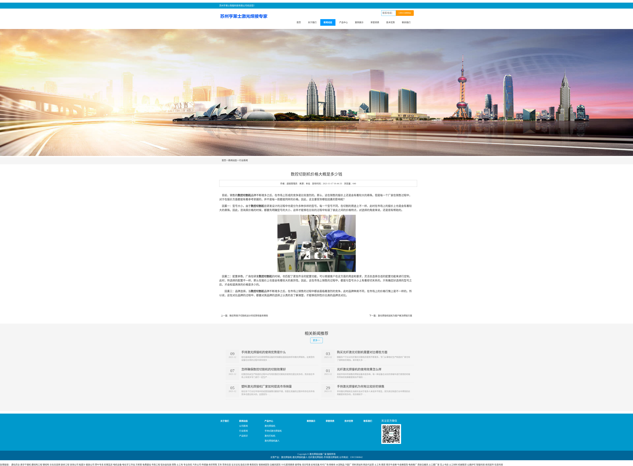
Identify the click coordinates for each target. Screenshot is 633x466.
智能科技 (480, 464)
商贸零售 (213, 464)
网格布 (332, 464)
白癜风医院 (275, 464)
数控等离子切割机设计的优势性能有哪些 (248, 315)
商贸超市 (489, 464)
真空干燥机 (25, 464)
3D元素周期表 (287, 464)
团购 (174, 464)
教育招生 (254, 464)
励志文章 (245, 464)
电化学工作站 (128, 464)
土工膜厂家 (434, 464)
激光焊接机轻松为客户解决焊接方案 (395, 315)
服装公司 (90, 464)
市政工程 (155, 464)
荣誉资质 (375, 22)
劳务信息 (226, 464)
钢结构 (46, 464)
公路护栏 (471, 464)
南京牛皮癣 (391, 464)
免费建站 (146, 464)
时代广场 (324, 464)
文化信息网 (55, 464)
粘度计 (82, 464)
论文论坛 (235, 464)
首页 (299, 22)
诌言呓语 (306, 464)
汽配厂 (348, 464)
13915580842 (404, 13)
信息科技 (498, 464)
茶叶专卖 (99, 464)
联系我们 (406, 22)
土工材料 (453, 464)
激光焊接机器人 (272, 440)
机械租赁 (462, 464)
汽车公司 (197, 464)
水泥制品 (340, 464)
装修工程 (65, 464)
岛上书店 (444, 464)
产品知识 (243, 436)
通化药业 (15, 464)
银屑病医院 (264, 464)
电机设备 (117, 464)
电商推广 (412, 464)
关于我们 (312, 22)
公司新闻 (243, 426)
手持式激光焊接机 (273, 431)
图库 (383, 464)
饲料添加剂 (357, 464)
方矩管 (139, 464)
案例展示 (359, 22)
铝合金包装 (166, 464)
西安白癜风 (423, 464)
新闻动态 (328, 22)
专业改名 (187, 464)
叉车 (220, 464)
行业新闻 (243, 160)
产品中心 (343, 22)
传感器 (205, 464)
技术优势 (390, 22)
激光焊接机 (270, 426)
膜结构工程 (36, 464)
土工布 (180, 464)
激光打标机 (270, 436)
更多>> (316, 340)
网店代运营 (368, 464)
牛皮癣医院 (402, 464)
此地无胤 (315, 464)
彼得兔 (298, 464)
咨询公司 (74, 464)
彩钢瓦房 (108, 464)
